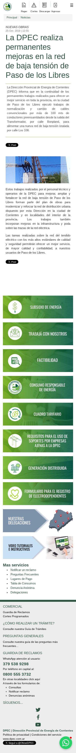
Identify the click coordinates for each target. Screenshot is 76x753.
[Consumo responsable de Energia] (38, 389)
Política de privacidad (16, 734)
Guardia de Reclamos (16, 612)
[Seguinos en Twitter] (38, 710)
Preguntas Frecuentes (25, 574)
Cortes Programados (16, 616)
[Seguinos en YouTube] (38, 725)
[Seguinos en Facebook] (38, 717)
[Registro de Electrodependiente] (38, 493)
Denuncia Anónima (22, 587)
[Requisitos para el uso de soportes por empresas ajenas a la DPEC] (38, 442)
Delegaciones (19, 592)
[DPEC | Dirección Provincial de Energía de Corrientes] (6, 4)
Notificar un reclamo (23, 569)
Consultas (15, 687)
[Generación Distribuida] (38, 467)
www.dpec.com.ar (14, 738)
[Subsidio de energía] (38, 308)
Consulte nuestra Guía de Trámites (24, 628)
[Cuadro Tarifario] (38, 416)
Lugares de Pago (21, 578)
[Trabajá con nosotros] (38, 335)
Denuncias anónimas (22, 695)
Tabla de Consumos (23, 583)
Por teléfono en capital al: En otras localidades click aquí (21, 674)
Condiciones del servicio (46, 734)
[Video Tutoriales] (38, 549)
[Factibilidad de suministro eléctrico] (38, 362)
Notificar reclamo (19, 691)
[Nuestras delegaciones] (38, 522)
